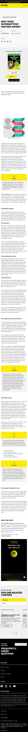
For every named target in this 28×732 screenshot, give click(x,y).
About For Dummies (5, 667)
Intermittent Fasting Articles (9, 17)
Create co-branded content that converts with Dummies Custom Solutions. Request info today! (14, 1)
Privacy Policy (3, 714)
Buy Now (11, 76)
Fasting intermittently (5, 194)
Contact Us (3, 670)
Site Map (2, 677)
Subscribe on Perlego (14, 80)
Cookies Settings (4, 717)
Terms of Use (4, 711)
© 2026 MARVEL (4, 730)
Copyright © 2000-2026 (5, 723)
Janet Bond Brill (5, 33)
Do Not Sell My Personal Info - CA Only (9, 720)
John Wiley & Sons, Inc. (16, 723)
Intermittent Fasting (6, 536)
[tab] (13, 600)
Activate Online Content (5, 673)
